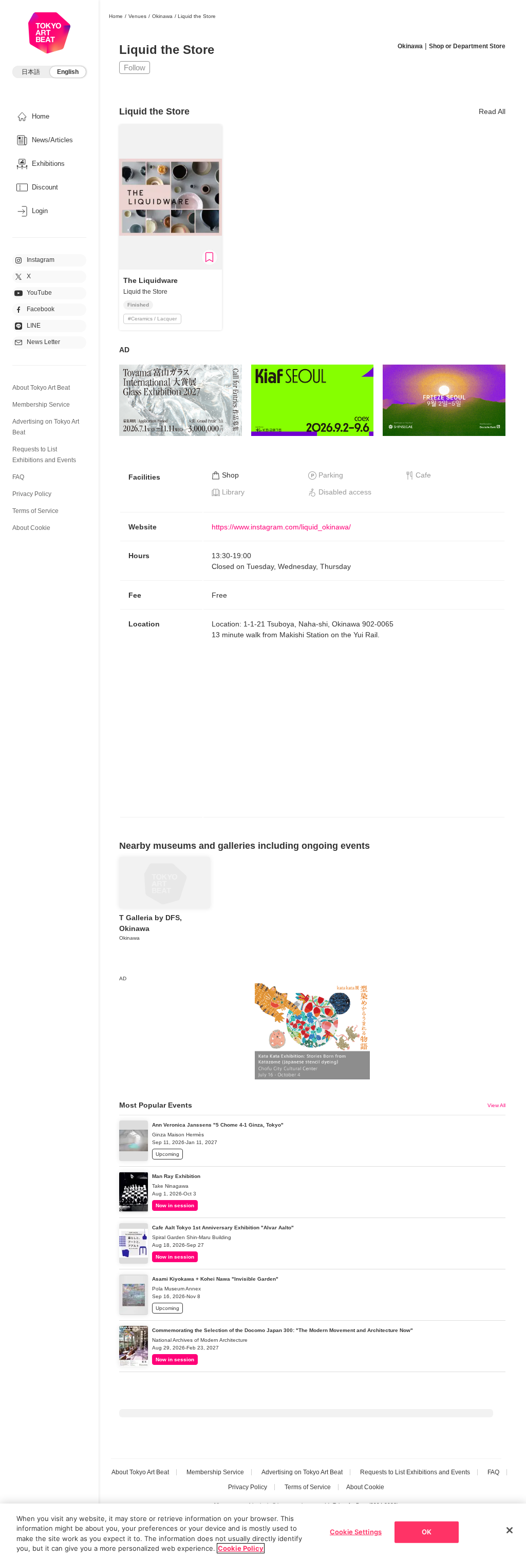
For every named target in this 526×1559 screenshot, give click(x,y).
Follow (134, 67)
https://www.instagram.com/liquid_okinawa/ (281, 527)
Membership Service (41, 404)
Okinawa (162, 16)
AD (124, 350)
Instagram (40, 259)
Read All (492, 111)
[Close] (509, 1530)
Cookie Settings (356, 1532)
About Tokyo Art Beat (41, 387)
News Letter (43, 342)
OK (426, 1532)
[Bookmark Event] (209, 257)
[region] (263, 1531)
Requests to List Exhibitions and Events (415, 1472)
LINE (34, 325)
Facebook (40, 309)
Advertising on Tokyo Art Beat (302, 1472)
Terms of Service (35, 511)
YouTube (39, 292)
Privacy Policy (31, 494)
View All (496, 1105)
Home (116, 16)
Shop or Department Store (467, 46)
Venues (137, 16)
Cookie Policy (241, 1548)
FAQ (18, 477)
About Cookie (31, 527)
